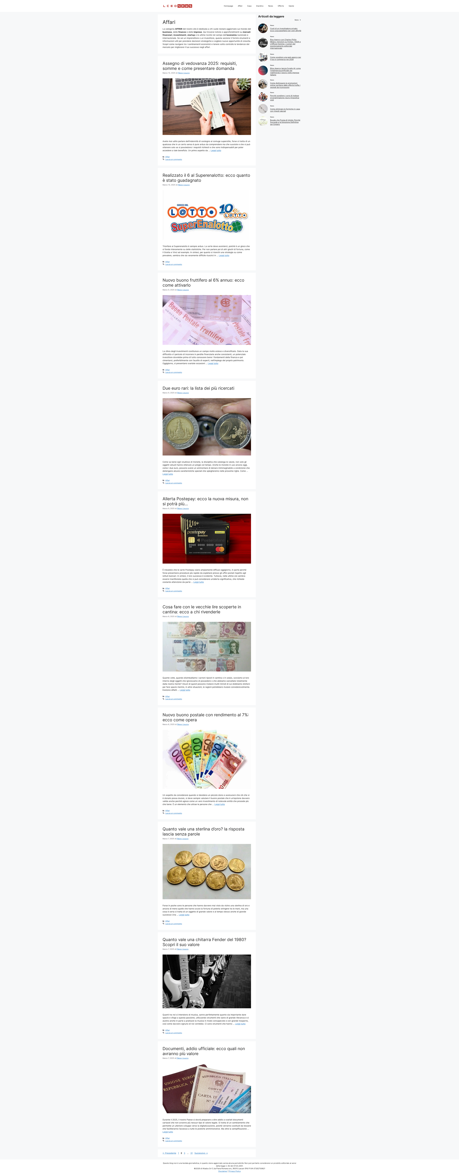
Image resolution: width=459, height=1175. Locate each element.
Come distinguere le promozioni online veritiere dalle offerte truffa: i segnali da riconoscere (285, 85)
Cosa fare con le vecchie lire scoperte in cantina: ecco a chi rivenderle (202, 609)
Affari (240, 6)
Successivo (201, 1153)
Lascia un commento (173, 159)
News (270, 6)
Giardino (259, 6)
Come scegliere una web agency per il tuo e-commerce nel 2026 (285, 58)
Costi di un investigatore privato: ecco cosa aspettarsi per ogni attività (285, 29)
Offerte (281, 6)
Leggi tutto (216, 150)
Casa (249, 6)
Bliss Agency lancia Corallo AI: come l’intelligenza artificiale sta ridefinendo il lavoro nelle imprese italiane (285, 71)
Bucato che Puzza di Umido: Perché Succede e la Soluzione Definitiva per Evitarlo (285, 122)
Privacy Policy (235, 1171)
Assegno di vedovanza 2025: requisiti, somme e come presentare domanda (200, 66)
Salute (291, 6)
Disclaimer (222, 1171)
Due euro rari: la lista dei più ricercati (198, 388)
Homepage (228, 6)
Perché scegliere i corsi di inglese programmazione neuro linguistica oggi (284, 97)
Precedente (169, 1153)
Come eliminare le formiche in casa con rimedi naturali (285, 110)
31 (191, 1153)
